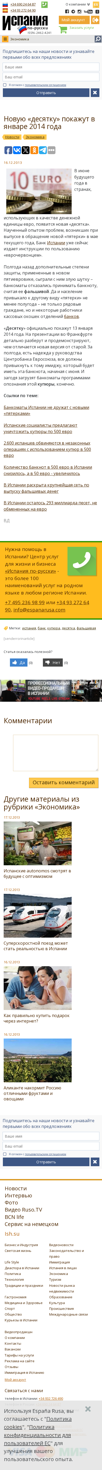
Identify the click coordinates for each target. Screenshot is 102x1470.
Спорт (10, 1308)
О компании (76, 4)
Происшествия (61, 1308)
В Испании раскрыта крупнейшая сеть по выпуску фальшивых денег (46, 488)
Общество (13, 1314)
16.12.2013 (12, 962)
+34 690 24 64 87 (23, 4)
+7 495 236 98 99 (25, 602)
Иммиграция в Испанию (24, 1372)
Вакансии (13, 1349)
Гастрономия (15, 1297)
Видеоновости (61, 1244)
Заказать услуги (81, 27)
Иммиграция (59, 1262)
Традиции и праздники (24, 1285)
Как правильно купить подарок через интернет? (37, 1018)
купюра (53, 628)
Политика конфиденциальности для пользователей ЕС (37, 1435)
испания (29, 628)
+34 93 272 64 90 (23, 10)
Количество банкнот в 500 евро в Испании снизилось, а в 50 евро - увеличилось (48, 470)
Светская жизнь (18, 1250)
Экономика (19, 39)
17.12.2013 (12, 817)
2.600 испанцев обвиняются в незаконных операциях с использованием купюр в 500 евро (47, 449)
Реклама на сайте (20, 1361)
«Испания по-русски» (30, 571)
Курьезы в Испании (21, 1320)
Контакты (13, 1343)
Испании (56, 243)
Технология (14, 1279)
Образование (60, 1297)
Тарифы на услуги (19, 1355)
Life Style (12, 1262)
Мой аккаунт (15, 1379)
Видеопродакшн (18, 1332)
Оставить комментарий (64, 782)
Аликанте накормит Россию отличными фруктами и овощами (32, 1093)
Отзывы (11, 1366)
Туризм (55, 1279)
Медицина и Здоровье (24, 1302)
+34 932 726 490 (51, 1398)
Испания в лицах (63, 1268)
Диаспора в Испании (22, 1268)
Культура (57, 1302)
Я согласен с (37, 85)
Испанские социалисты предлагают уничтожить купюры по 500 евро (40, 428)
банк (42, 628)
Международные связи (68, 1314)
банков (71, 316)
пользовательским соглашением (45, 85)
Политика (13, 1273)
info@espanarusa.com (39, 609)
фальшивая (86, 628)
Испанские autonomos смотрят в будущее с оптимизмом (37, 873)
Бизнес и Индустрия (21, 1244)
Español (96, 3)
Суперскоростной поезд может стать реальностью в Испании (36, 946)
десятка (68, 628)
